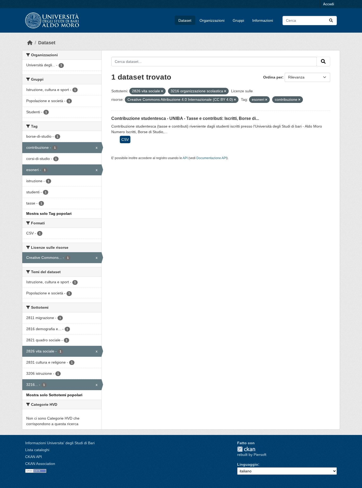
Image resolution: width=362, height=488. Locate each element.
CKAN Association (40, 463)
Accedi (328, 4)
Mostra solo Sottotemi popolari (54, 395)
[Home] (30, 42)
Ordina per (272, 77)
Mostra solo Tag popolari (49, 213)
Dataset (184, 20)
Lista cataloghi (37, 450)
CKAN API (33, 457)
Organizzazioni (212, 20)
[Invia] (331, 20)
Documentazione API (211, 158)
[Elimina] (162, 91)
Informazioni (262, 20)
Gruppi (238, 20)
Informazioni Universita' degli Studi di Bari (60, 443)
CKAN (246, 449)
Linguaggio (247, 464)
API (185, 158)
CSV (125, 139)
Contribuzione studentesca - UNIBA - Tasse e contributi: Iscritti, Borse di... (185, 118)
